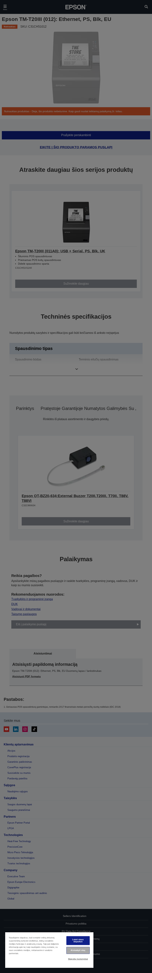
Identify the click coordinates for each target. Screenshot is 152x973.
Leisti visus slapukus (78, 940)
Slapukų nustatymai (78, 959)
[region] (49, 950)
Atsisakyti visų (78, 950)
